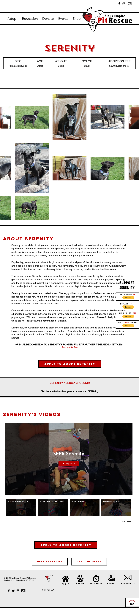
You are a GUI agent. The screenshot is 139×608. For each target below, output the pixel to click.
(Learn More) (122, 65)
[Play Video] (21, 507)
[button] (12, 19)
